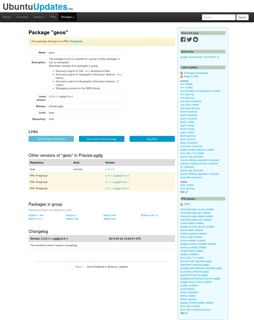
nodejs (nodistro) (189, 254)
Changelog (22, 16)
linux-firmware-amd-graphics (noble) (200, 90)
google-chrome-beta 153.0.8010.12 (199, 57)
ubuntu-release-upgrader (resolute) (199, 160)
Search (242, 17)
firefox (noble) (188, 295)
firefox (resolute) (189, 292)
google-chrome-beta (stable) (196, 282)
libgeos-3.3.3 (36, 218)
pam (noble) (187, 185)
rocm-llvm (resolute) (191, 146)
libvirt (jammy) (188, 135)
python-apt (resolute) (191, 156)
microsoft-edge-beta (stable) (195, 219)
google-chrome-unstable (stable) (198, 243)
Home (7, 17)
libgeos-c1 (71, 215)
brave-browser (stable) (192, 240)
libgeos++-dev (36, 215)
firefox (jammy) (188, 299)
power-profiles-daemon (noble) (197, 149)
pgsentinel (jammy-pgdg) (194, 275)
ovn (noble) (186, 84)
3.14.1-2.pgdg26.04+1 (117, 175)
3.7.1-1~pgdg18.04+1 (117, 182)
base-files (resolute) (191, 177)
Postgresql (76, 41)
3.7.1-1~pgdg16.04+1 (117, 188)
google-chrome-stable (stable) (196, 302)
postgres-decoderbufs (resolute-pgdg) (201, 268)
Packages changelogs (196, 73)
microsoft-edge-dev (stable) (195, 212)
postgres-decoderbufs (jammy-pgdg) (200, 278)
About (79, 266)
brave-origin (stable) (191, 237)
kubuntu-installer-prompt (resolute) (199, 163)
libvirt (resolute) (188, 111)
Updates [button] (38, 16)
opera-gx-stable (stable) (193, 247)
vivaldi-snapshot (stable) (193, 233)
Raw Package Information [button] (51, 139)
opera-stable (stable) (191, 230)
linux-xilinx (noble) (190, 306)
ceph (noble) (187, 125)
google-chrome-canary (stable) (197, 226)
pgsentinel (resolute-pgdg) (194, 264)
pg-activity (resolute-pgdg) (194, 271)
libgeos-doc (110, 218)
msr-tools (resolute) (191, 101)
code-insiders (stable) (192, 223)
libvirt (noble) (187, 122)
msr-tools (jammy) (190, 108)
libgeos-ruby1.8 (149, 215)
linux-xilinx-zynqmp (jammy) (195, 309)
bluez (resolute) (188, 118)
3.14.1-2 (109, 169)
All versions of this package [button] (102, 139)
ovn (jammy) (187, 94)
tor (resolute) (187, 167)
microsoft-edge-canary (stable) (197, 209)
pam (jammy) (187, 188)
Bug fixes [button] (152, 139)
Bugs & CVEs (191, 76)
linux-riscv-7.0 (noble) (192, 153)
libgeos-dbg (72, 218)
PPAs (53, 16)
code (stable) (187, 288)
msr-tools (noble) (189, 104)
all (186, 191)
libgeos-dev (110, 215)
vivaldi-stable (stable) (192, 250)
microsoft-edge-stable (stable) (196, 216)
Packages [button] (66, 16)
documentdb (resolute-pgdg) (196, 261)
